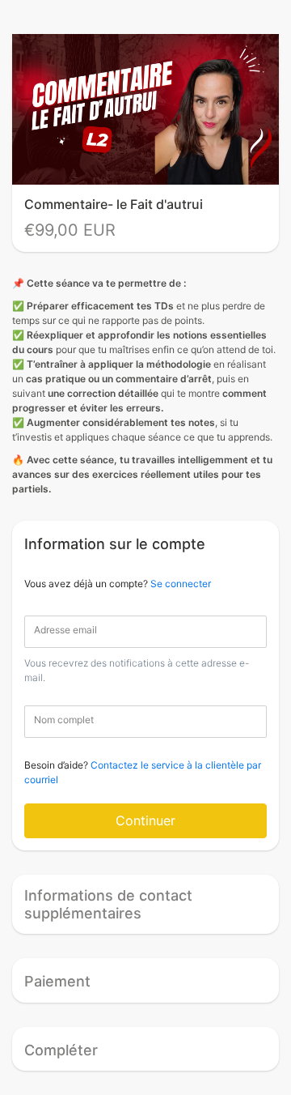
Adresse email (65, 630)
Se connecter (180, 583)
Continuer (145, 820)
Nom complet (64, 720)
